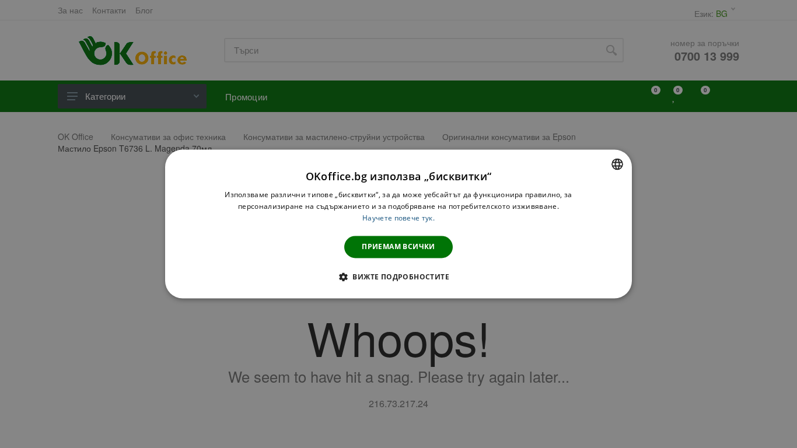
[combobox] (617, 164)
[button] (398, 277)
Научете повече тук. (398, 218)
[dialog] (398, 223)
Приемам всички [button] (398, 246)
